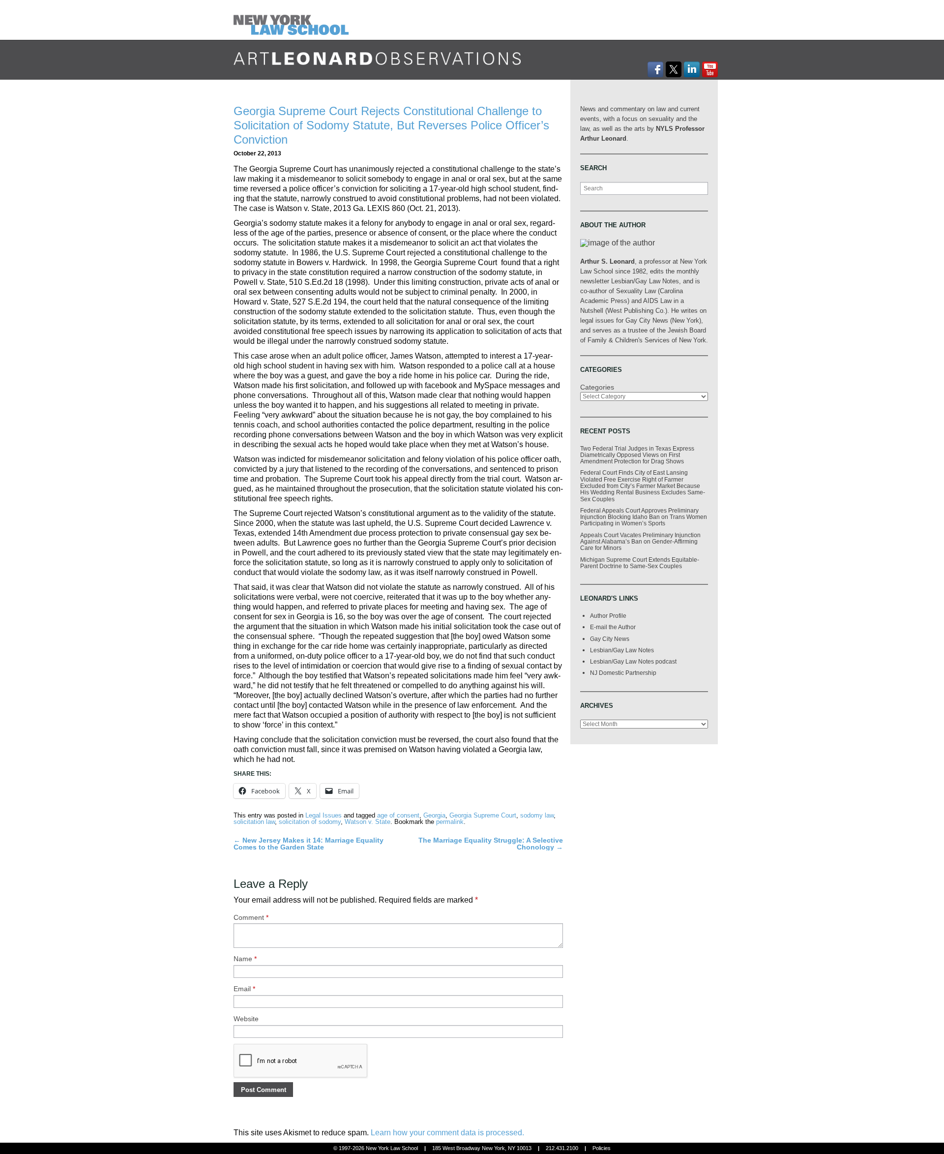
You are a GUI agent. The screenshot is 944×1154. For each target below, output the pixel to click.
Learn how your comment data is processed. (447, 1132)
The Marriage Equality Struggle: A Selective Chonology (490, 843)
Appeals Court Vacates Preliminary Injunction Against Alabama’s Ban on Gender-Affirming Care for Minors (640, 541)
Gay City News (609, 639)
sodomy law (537, 815)
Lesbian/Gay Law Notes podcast (633, 661)
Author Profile (608, 615)
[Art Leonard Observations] (293, 19)
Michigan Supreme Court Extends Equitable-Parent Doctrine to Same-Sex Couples (639, 562)
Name (245, 959)
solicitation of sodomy (310, 821)
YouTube (710, 69)
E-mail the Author (613, 627)
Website (246, 1019)
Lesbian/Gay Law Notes (622, 650)
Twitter (673, 69)
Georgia (434, 815)
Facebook (655, 69)
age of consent (398, 815)
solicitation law (254, 821)
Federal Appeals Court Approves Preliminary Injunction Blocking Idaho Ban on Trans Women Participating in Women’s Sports (643, 517)
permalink (450, 821)
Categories (597, 387)
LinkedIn (692, 69)
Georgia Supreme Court (482, 815)
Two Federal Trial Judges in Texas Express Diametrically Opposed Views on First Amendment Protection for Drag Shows (637, 455)
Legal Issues (323, 815)
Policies (601, 1148)
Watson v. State (367, 821)
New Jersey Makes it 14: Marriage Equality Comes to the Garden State (309, 843)
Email (244, 989)
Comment (251, 917)
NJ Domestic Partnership (623, 672)
